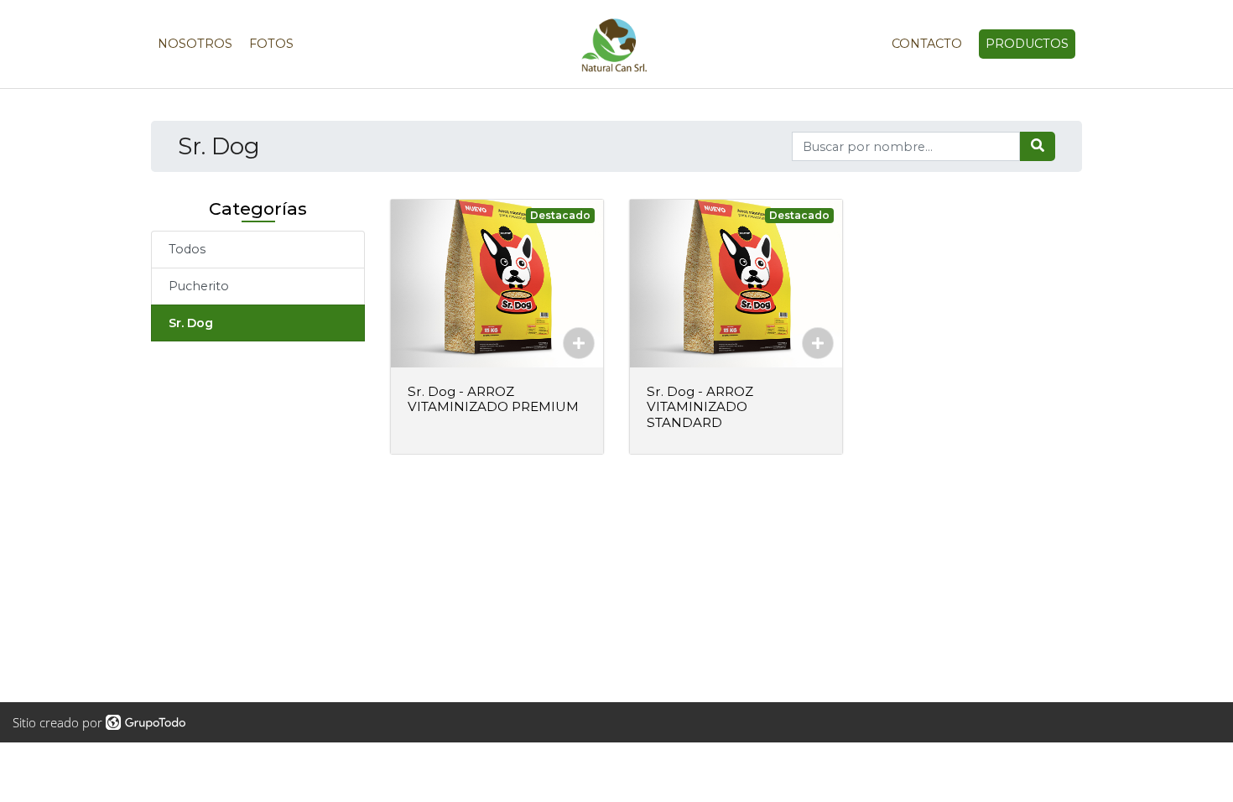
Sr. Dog (191, 323)
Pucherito (199, 286)
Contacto (927, 43)
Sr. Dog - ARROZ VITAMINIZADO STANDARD (700, 406)
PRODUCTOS (1027, 43)
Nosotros (195, 43)
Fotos (271, 43)
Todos (187, 249)
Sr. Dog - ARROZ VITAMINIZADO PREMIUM (493, 398)
